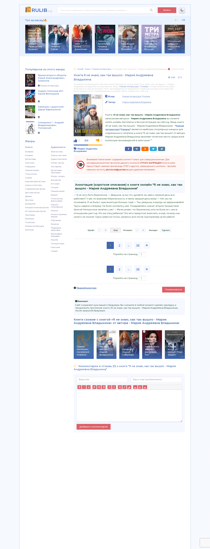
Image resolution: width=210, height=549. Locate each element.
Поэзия (54, 187)
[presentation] (176, 19)
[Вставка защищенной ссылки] (129, 387)
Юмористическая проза (37, 207)
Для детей (56, 180)
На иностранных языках (59, 215)
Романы (29, 155)
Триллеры (30, 215)
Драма (28, 196)
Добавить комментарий (93, 426)
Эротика (29, 200)
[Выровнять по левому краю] (94, 387)
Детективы (30, 159)
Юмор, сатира (58, 176)
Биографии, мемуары (56, 235)
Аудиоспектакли (59, 159)
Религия (55, 224)
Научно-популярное (57, 205)
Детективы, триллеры (56, 171)
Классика (29, 163)
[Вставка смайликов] (120, 387)
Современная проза (35, 189)
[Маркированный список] (109, 387)
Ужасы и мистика (33, 185)
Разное (54, 210)
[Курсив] (84, 387)
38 (137, 245)
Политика (30, 222)
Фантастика (57, 151)
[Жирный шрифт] (79, 387)
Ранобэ (54, 240)
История (55, 184)
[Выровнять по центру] (99, 387)
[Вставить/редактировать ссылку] (124, 387)
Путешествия (57, 243)
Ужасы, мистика (58, 155)
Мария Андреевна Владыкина (85, 149)
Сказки (28, 178)
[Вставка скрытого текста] (145, 387)
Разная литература (34, 226)
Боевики (29, 151)
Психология (31, 174)
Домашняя (30, 204)
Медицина (30, 166)
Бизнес (54, 195)
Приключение (32, 170)
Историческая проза (35, 211)
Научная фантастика (35, 181)
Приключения (57, 191)
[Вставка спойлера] (140, 387)
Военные (29, 218)
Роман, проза (57, 163)
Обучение (56, 220)
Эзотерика (56, 166)
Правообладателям (86, 288)
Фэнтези (29, 230)
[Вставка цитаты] (135, 387)
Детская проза (32, 192)
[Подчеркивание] (89, 387)
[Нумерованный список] (114, 387)
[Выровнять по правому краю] (104, 387)
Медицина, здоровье (56, 229)
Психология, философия (57, 199)
